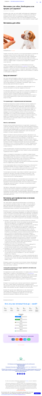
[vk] (18, 374)
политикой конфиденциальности (19, 394)
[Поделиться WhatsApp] (28, 339)
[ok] (20, 374)
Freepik (13, 50)
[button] (37, 2)
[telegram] (24, 374)
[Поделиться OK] (17, 339)
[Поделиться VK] (13, 339)
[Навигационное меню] (40, 2)
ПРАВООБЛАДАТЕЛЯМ (21, 390)
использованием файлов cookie (7, 394)
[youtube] (22, 374)
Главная (7, 1)
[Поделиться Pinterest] (21, 339)
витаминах (24, 66)
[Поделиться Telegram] (25, 339)
